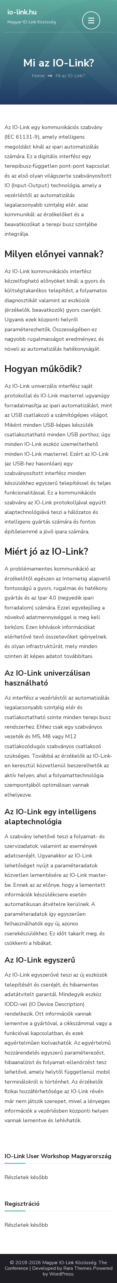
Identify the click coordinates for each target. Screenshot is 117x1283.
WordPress (61, 1274)
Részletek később (26, 1224)
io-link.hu (22, 12)
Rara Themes (77, 1268)
